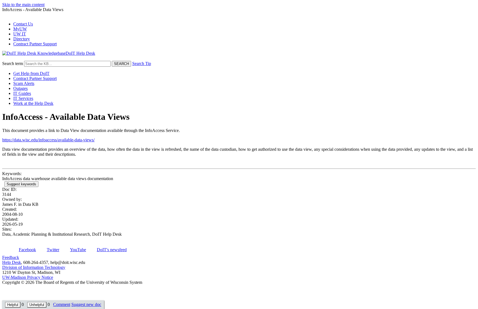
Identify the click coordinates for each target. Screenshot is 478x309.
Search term (12, 63)
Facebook (27, 249)
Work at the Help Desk (33, 103)
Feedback (10, 257)
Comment (61, 304)
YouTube (78, 249)
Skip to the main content (23, 4)
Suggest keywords (21, 184)
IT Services (23, 98)
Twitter (53, 249)
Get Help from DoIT (31, 73)
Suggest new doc (86, 304)
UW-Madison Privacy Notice (27, 277)
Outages (20, 88)
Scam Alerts (23, 83)
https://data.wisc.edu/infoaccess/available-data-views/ (48, 139)
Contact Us (23, 24)
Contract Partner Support (35, 43)
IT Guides (22, 93)
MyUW (20, 29)
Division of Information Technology (33, 267)
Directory (21, 39)
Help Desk (11, 262)
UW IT (19, 34)
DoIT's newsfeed (112, 249)
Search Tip (141, 63)
